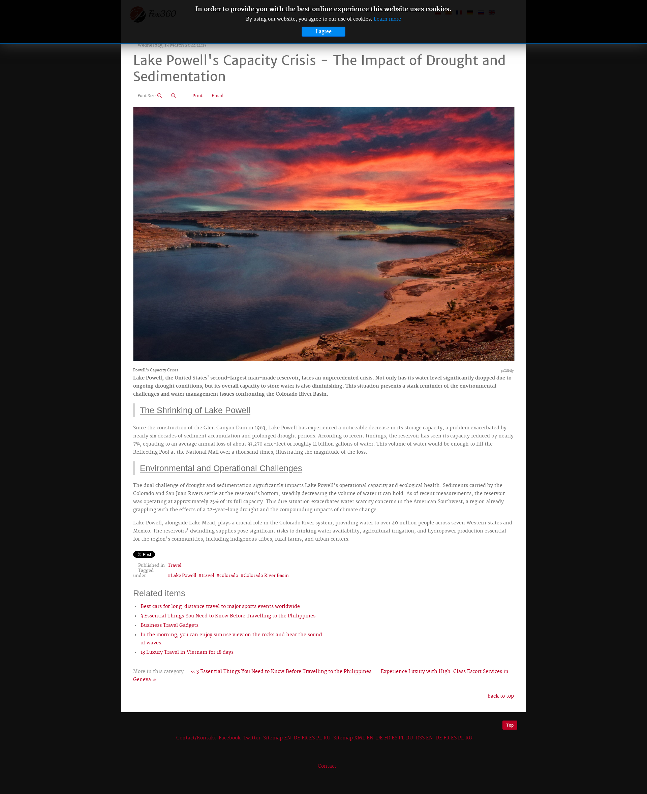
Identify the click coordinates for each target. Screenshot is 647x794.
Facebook (230, 738)
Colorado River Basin (266, 575)
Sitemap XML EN (353, 738)
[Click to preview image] (324, 235)
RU (327, 738)
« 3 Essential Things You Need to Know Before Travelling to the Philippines (281, 672)
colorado (228, 575)
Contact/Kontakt (195, 738)
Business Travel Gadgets (169, 625)
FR (305, 738)
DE (297, 738)
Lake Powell (183, 575)
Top (510, 725)
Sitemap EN (277, 738)
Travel (174, 565)
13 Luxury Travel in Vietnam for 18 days (187, 652)
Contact (327, 766)
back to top (501, 696)
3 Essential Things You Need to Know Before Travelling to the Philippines (228, 616)
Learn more (387, 19)
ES (312, 738)
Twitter (251, 738)
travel (208, 575)
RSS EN (424, 738)
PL (319, 738)
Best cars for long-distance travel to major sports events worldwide (220, 607)
